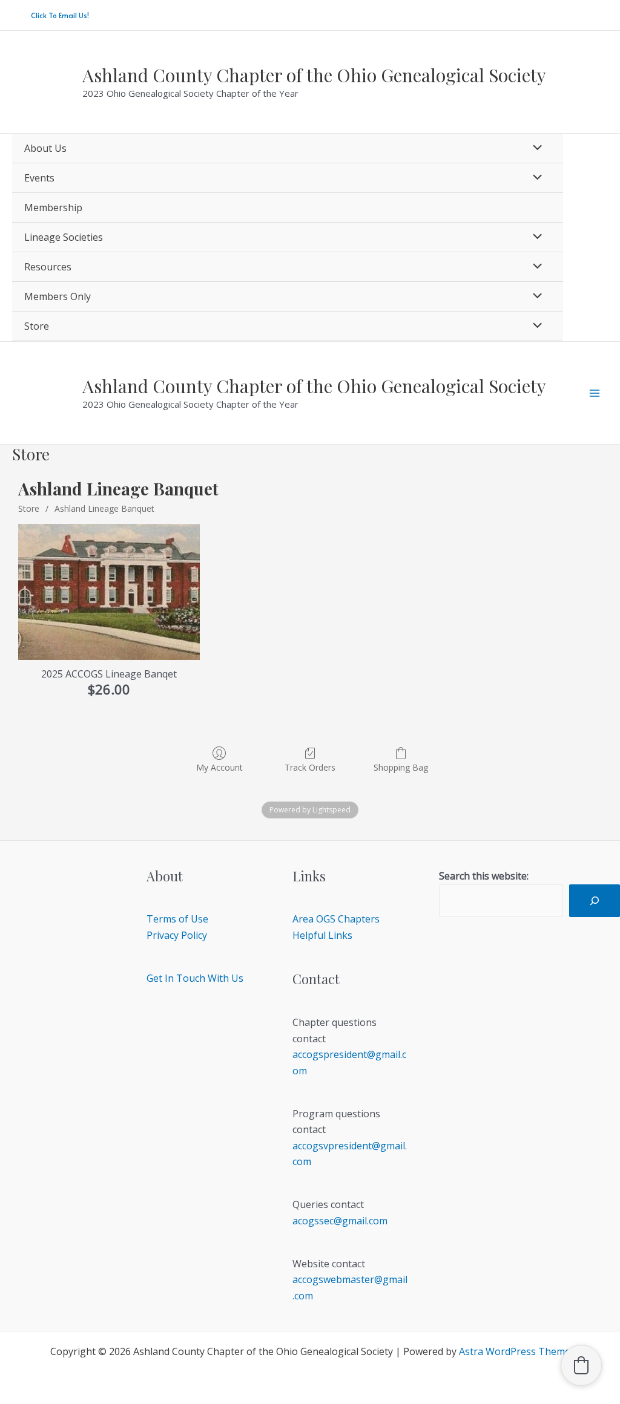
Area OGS (313, 919)
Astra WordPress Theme (514, 1351)
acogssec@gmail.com (340, 1220)
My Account (219, 767)
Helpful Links (322, 935)
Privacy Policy (177, 935)
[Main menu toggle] (594, 393)
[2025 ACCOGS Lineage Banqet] (109, 592)
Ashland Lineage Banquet (104, 508)
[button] (60, 15)
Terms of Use (177, 919)
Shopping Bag (401, 767)
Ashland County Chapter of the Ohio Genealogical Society (314, 75)
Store (28, 508)
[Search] (594, 900)
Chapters (359, 919)
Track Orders (310, 767)
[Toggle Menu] (534, 148)
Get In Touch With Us (195, 978)
